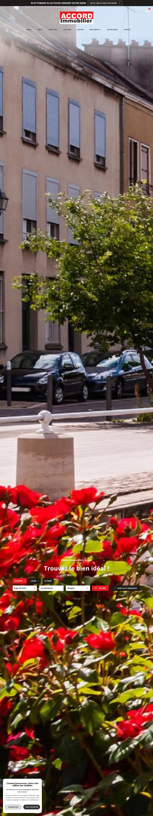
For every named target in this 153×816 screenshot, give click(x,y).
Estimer (48, 581)
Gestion (80, 29)
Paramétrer (13, 807)
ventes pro (53, 29)
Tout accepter (31, 807)
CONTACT (127, 29)
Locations (67, 29)
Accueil (28, 29)
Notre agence (112, 29)
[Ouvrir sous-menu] (100, 29)
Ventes (39, 29)
